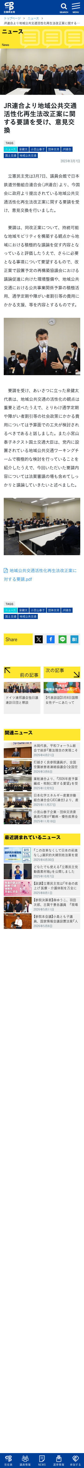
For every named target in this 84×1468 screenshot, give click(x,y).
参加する (75, 1465)
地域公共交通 (28, 155)
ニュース (33, 18)
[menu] (76, 7)
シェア (51, 639)
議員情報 (25, 1465)
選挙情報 (58, 1465)
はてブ (74, 639)
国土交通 (10, 155)
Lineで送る (62, 639)
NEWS (42, 1465)
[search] (64, 7)
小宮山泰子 (38, 149)
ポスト (39, 639)
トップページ (12, 18)
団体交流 (53, 149)
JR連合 (67, 149)
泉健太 (23, 149)
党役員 (8, 1465)
